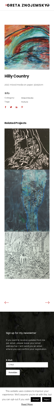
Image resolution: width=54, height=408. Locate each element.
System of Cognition (27, 253)
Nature (24, 101)
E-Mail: (9, 360)
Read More (27, 404)
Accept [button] (36, 399)
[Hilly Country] (27, 47)
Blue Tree (27, 199)
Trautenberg (27, 147)
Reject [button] (47, 399)
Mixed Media (27, 97)
